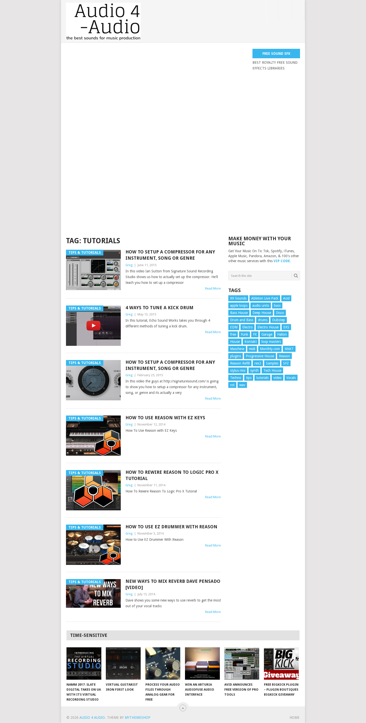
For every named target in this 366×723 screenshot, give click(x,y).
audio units (260, 305)
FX (255, 334)
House (235, 342)
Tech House (272, 370)
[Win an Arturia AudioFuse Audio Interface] (202, 663)
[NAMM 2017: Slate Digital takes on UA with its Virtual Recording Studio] (83, 663)
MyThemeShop (137, 718)
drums (262, 320)
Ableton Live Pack (264, 298)
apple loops (238, 305)
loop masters (271, 342)
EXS (286, 327)
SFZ (286, 363)
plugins (235, 356)
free (233, 334)
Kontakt (250, 342)
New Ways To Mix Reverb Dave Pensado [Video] (172, 584)
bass (277, 305)
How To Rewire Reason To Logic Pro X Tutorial (171, 475)
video (277, 378)
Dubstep (278, 320)
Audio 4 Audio (92, 718)
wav (242, 385)
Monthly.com (270, 349)
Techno (235, 378)
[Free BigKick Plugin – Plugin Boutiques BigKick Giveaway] (281, 663)
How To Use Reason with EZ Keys (165, 417)
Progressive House (260, 356)
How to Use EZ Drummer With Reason (171, 526)
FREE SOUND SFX (276, 54)
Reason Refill (240, 363)
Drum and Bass (241, 320)
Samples (272, 363)
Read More (213, 288)
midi (252, 349)
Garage (266, 334)
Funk (244, 334)
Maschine (237, 349)
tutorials (262, 378)
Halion (282, 334)
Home (295, 718)
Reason (284, 356)
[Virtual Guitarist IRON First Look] (123, 663)
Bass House (239, 313)
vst (232, 385)
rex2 (257, 363)
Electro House (268, 327)
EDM (234, 327)
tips (248, 378)
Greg (129, 265)
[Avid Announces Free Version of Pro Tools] (241, 663)
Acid (286, 298)
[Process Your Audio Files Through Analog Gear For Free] (162, 663)
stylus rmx (237, 370)
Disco (280, 313)
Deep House (261, 313)
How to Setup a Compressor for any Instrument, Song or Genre (170, 255)
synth (254, 370)
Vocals (291, 378)
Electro (247, 327)
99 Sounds (238, 298)
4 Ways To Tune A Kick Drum (159, 307)
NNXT (289, 349)
